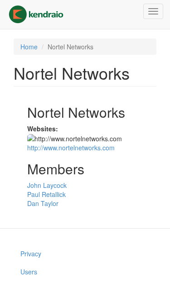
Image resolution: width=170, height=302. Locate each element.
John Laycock (47, 185)
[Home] (36, 14)
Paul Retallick (46, 194)
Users (28, 271)
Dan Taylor (42, 203)
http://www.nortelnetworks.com (71, 147)
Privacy (30, 253)
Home (29, 46)
